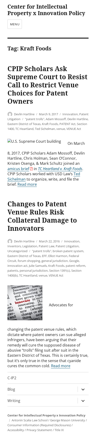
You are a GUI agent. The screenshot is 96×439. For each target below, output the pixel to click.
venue (60, 129)
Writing (13, 400)
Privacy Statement (39, 430)
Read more (27, 184)
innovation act (17, 266)
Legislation (29, 246)
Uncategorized (17, 251)
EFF (44, 256)
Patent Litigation (67, 246)
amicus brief (18, 168)
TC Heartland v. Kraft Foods (60, 168)
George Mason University (67, 420)
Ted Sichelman (45, 129)
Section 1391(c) (59, 270)
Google (74, 261)
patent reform (75, 266)
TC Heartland (24, 129)
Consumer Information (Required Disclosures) (39, 425)
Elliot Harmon (57, 256)
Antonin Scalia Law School (30, 420)
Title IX (59, 430)
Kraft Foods (50, 124)
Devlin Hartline (24, 114)
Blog (11, 389)
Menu (14, 24)
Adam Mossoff (56, 119)
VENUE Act (73, 129)
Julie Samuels (38, 266)
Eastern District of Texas (24, 124)
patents (12, 270)
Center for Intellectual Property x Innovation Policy (46, 10)
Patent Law (46, 246)
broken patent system (68, 251)
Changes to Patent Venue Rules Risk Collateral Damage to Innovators (42, 216)
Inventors (14, 246)
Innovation (70, 114)
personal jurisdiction (34, 270)
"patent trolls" (34, 119)
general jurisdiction (54, 261)
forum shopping (29, 261)
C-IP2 (11, 377)
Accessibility (15, 430)
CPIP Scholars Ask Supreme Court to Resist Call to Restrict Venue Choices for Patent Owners (47, 85)
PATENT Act (67, 124)
